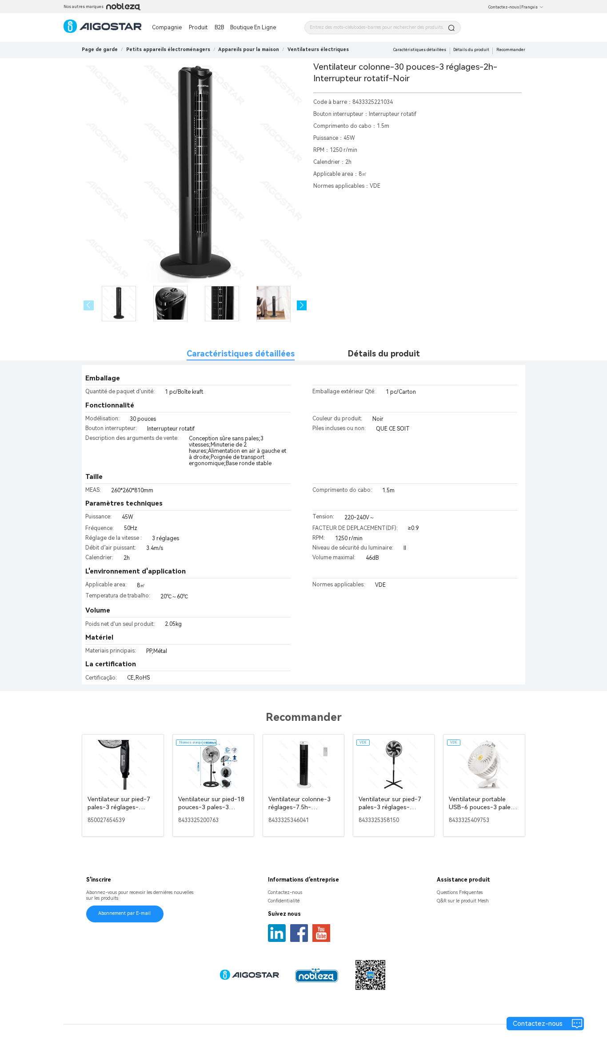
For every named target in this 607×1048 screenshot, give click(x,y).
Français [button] (529, 7)
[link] (168, 49)
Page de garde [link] (100, 49)
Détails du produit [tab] (384, 353)
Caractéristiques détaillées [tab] (241, 353)
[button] (302, 306)
